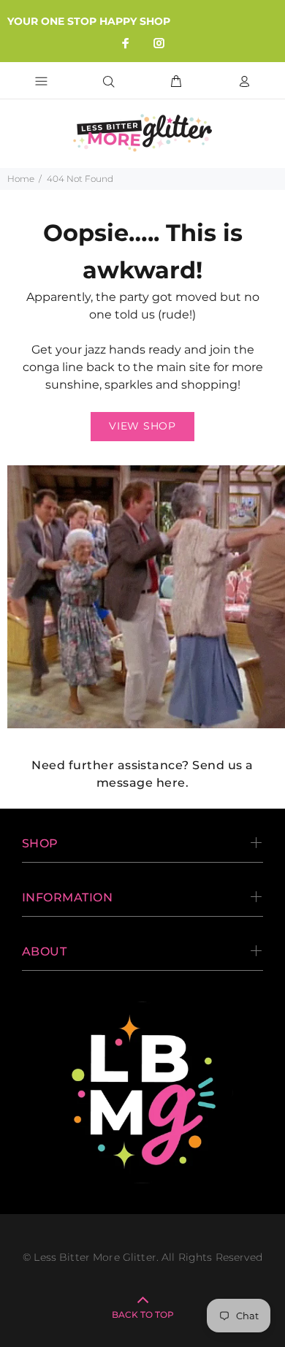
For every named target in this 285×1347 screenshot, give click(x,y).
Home (20, 178)
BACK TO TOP (143, 1314)
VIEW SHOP (142, 425)
